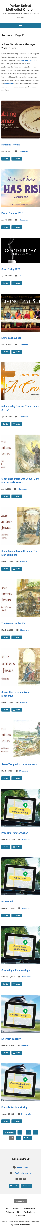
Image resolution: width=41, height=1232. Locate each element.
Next (26, 1138)
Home (7, 1209)
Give (18, 1212)
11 (35, 1132)
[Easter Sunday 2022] (20, 205)
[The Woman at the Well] (20, 616)
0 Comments (23, 151)
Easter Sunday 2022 (12, 213)
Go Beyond (7, 901)
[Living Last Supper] (20, 330)
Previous (10, 1132)
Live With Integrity (11, 1038)
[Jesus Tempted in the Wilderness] (20, 757)
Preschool (20, 1215)
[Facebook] (17, 1179)
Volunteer (10, 1212)
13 (18, 1138)
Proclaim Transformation (14, 833)
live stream (8, 84)
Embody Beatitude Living (14, 1107)
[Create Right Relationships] (20, 962)
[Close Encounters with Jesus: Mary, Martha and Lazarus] (20, 471)
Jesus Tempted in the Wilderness (19, 764)
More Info (14, 1186)
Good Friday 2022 (10, 269)
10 (29, 1132)
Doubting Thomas (10, 144)
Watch (18, 158)
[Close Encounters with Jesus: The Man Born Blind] (20, 543)
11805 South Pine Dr (20, 1159)
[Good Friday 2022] (20, 261)
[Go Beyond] (20, 894)
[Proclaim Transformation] (20, 825)
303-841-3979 (22, 1167)
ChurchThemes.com (21, 1225)
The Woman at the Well (13, 623)
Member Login (29, 1212)
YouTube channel (28, 60)
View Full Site (20, 1201)
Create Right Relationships (15, 970)
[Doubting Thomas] (20, 137)
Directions (27, 1186)
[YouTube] (20, 1179)
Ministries (16, 1209)
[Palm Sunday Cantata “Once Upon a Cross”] (20, 399)
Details (5, 158)
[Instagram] (24, 1179)
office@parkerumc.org (22, 1173)
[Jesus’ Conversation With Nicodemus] (20, 684)
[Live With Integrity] (20, 1031)
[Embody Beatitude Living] (20, 1100)
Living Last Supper (11, 338)
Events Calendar (30, 1209)
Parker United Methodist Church (20, 8)
